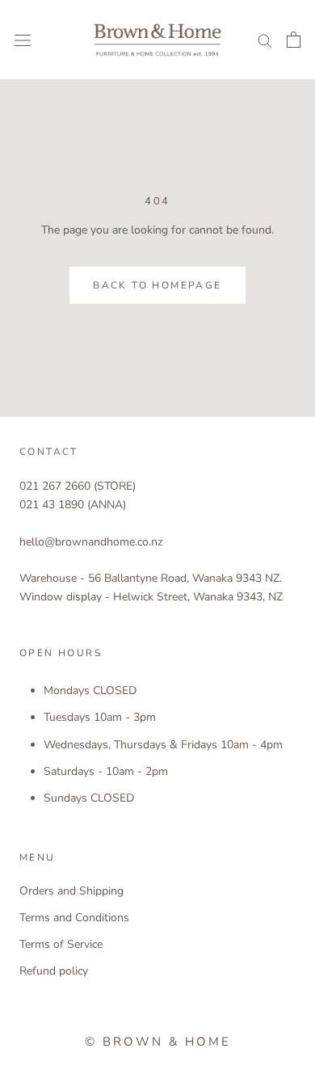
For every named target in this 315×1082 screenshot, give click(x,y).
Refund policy (53, 971)
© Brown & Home (158, 1042)
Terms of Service (61, 944)
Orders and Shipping (71, 891)
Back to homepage (157, 285)
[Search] (265, 40)
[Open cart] (293, 40)
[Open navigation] (23, 40)
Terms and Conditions (74, 917)
